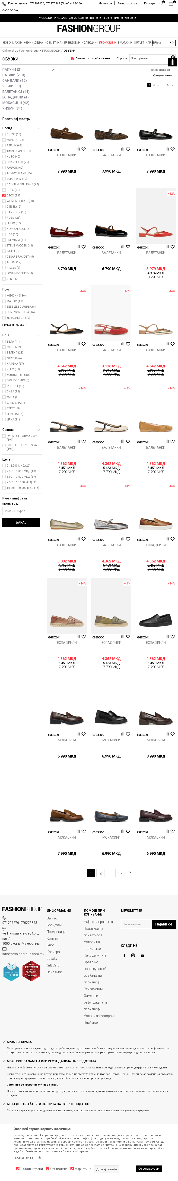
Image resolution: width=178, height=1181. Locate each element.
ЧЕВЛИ (11, 86)
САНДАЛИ (14, 81)
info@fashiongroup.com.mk (23, 954)
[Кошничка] (172, 4)
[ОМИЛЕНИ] (161, 4)
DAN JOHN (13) (16, 212)
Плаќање (91, 1022)
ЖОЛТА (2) (14, 347)
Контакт (53, 938)
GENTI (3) (13, 279)
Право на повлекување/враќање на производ (95, 972)
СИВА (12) (13, 391)
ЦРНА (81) (13, 419)
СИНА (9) (13, 397)
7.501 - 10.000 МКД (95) (22, 482)
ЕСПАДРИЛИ (15, 97)
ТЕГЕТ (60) (14, 408)
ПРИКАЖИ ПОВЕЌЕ (28, 1158)
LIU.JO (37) (14, 223)
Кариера (53, 952)
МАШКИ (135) (16, 301)
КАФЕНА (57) (15, 363)
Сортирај (122, 58)
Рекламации (93, 989)
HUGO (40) (13, 156)
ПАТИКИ (13, 75)
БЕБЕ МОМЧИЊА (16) (21, 312)
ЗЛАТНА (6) (14, 358)
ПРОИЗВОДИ (51, 50)
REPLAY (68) (14, 145)
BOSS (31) (13, 190)
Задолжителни (32, 1169)
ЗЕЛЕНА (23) (15, 352)
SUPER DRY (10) (17, 178)
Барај (21, 522)
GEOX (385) (14, 195)
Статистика (58, 1169)
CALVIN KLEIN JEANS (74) (23, 184)
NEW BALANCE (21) (19, 229)
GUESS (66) (14, 134)
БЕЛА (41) (13, 341)
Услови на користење (92, 945)
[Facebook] (124, 955)
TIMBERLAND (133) (19, 151)
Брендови (54, 925)
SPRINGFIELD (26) (18, 162)
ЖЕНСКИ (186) (16, 295)
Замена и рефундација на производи (96, 1002)
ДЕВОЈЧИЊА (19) (18, 317)
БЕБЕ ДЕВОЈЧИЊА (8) (21, 306)
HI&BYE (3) (13, 267)
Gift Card (53, 965)
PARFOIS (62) (15, 167)
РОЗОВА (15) (15, 386)
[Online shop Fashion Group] (89, 28)
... (158, 84)
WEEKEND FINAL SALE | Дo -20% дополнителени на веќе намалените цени (87, 17)
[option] (89, 17)
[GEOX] (54, 150)
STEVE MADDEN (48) (20, 245)
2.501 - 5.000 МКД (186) (22, 471)
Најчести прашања (98, 922)
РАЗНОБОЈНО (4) (18, 380)
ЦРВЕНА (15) (15, 414)
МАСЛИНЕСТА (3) (18, 375)
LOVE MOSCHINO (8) (20, 273)
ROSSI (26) (13, 217)
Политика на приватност (93, 932)
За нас (52, 918)
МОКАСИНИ (15, 103)
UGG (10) (12, 234)
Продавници (56, 932)
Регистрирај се (127, 3)
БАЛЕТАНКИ (16, 92)
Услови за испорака (99, 1016)
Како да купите (95, 955)
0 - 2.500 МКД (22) (18, 465)
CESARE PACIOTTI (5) (20, 256)
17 (168, 84)
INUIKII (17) (14, 251)
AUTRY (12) (14, 262)
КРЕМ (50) (13, 369)
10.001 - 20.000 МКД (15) (23, 487)
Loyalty (52, 958)
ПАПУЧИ (12, 69)
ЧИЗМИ (12, 108)
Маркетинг (83, 1169)
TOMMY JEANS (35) (19, 173)
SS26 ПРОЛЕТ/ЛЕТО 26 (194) (22, 447)
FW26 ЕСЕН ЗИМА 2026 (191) (22, 437)
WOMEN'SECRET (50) (20, 201)
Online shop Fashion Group (20, 50)
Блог (50, 945)
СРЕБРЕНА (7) (16, 402)
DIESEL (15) (14, 206)
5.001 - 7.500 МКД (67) (21, 476)
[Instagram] (133, 955)
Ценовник (54, 972)
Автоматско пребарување (93, 58)
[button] (164, 43)
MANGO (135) (15, 140)
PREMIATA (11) (16, 240)
